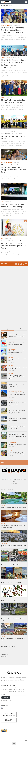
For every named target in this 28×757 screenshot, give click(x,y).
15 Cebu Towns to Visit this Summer (17, 444)
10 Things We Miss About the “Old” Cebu (11, 582)
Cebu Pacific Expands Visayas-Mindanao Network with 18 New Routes (13, 136)
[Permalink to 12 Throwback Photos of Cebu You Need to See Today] (4, 403)
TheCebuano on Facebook (8, 646)
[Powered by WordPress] (9, 749)
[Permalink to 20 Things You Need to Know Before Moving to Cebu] (4, 368)
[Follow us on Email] (26, 264)
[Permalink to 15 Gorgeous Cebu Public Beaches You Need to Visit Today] (4, 411)
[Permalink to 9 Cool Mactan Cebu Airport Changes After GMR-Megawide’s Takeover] (4, 376)
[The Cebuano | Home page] (7, 2)
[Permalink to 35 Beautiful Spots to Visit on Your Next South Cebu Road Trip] (4, 343)
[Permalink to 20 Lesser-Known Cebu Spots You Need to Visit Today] (4, 427)
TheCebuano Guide (17, 333)
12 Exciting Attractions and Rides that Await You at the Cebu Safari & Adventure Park (17, 436)
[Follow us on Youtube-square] (23, 264)
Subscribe (5, 697)
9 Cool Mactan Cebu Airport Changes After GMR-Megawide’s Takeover (16, 376)
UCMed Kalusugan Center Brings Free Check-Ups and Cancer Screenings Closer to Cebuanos (13, 30)
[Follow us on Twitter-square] (21, 264)
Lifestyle (3, 25)
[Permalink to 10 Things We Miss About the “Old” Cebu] (4, 359)
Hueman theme (21, 749)
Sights (14, 341)
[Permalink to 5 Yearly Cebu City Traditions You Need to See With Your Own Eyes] (4, 453)
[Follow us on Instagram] (18, 264)
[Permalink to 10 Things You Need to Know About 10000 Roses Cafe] (4, 385)
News (8, 25)
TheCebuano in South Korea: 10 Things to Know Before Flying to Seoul (16, 394)
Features (10, 333)
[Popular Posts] (7, 329)
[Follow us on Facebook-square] (16, 264)
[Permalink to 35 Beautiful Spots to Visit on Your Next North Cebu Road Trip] (4, 351)
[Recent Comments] (20, 329)
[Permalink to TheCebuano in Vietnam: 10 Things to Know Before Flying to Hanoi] (4, 335)
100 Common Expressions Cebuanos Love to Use (13, 600)
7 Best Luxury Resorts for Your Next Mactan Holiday (14, 507)
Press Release (8, 57)
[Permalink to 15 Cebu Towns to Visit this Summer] (4, 445)
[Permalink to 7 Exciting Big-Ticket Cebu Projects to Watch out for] (4, 419)
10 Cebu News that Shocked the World (10, 564)
